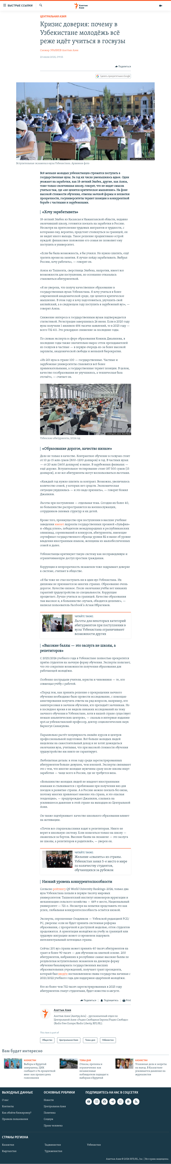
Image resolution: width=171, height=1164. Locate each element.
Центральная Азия (53, 16)
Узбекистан (94, 1145)
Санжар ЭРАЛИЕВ (50, 50)
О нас (5, 1100)
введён (63, 974)
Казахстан (30, 1060)
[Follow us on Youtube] (89, 1102)
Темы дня (85, 1060)
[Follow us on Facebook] (104, 1102)
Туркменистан (53, 1151)
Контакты (8, 1106)
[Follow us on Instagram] (96, 1102)
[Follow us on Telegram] (112, 1102)
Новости (49, 1100)
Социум (48, 1119)
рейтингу (59, 889)
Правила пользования (15, 1119)
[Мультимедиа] (161, 5)
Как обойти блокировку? (16, 1113)
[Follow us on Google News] (128, 1102)
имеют (59, 524)
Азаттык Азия (70, 50)
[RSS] (136, 1102)
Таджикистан (53, 1145)
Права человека (53, 1125)
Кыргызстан (9, 1151)
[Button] (123, 66)
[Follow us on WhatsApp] (120, 1102)
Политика (50, 1113)
